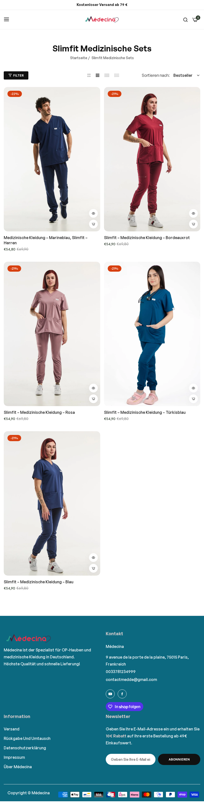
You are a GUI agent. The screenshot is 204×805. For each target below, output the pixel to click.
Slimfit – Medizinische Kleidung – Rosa (39, 412)
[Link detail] (110, 693)
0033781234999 (121, 671)
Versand (11, 728)
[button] (93, 213)
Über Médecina (18, 766)
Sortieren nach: (156, 75)
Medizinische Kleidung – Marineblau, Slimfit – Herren (46, 240)
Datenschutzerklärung (25, 747)
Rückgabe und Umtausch (27, 738)
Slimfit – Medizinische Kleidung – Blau (38, 581)
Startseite (78, 58)
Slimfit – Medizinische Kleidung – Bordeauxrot (147, 237)
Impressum (14, 757)
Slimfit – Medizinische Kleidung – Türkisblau (145, 412)
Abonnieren (179, 759)
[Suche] (185, 19)
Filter (18, 75)
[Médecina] (102, 19)
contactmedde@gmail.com (131, 679)
